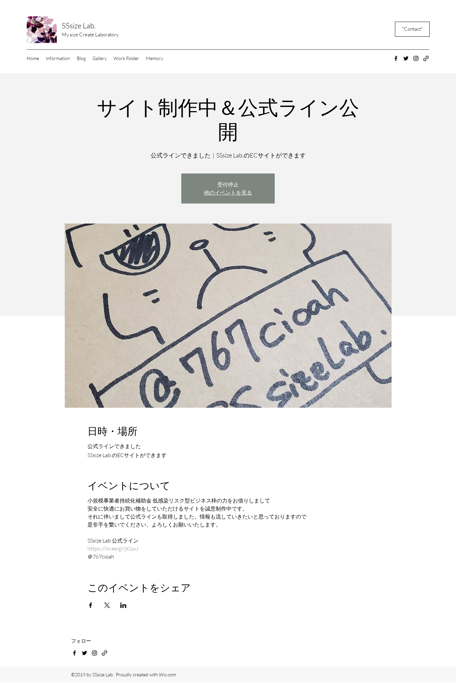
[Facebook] (396, 58)
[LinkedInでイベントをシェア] (123, 605)
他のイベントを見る (228, 192)
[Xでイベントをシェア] (107, 605)
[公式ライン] (104, 653)
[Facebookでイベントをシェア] (90, 605)
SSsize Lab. (78, 25)
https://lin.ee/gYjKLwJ (112, 548)
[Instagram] (416, 58)
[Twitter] (406, 58)
